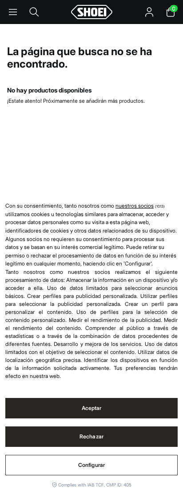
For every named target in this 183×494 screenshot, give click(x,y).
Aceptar (92, 408)
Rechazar (91, 436)
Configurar (91, 465)
